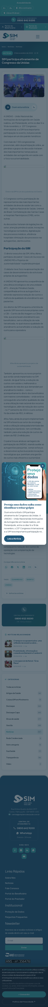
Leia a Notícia (14, 538)
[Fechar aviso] (42, 466)
